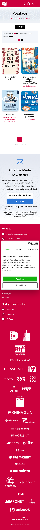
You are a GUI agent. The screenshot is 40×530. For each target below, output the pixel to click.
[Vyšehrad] (11, 420)
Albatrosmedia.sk (8, 290)
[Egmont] (14, 368)
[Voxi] (13, 389)
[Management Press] (26, 389)
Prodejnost (23, 33)
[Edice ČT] (20, 450)
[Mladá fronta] (20, 350)
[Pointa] (20, 471)
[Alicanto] (12, 443)
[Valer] (26, 335)
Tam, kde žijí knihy (10, 78)
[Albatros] (32, 368)
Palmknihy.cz (6, 294)
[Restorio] (31, 501)
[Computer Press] (20, 401)
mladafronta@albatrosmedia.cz (18, 234)
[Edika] (28, 443)
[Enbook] (20, 510)
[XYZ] (21, 379)
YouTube (10, 319)
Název (5, 36)
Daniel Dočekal (9, 119)
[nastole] (28, 420)
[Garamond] (27, 482)
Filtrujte (20, 26)
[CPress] (20, 464)
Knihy (17, 18)
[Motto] (8, 379)
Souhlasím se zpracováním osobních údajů (21, 207)
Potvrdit (20, 201)
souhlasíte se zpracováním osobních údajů (19, 189)
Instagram (10, 310)
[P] (10, 60)
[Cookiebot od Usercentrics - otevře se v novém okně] (28, 243)
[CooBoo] (33, 379)
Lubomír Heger (10, 121)
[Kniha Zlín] (20, 412)
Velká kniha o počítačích (30, 116)
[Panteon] (10, 482)
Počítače (26, 18)
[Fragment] (20, 435)
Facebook (10, 314)
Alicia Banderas (29, 86)
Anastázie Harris (9, 118)
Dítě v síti (10, 115)
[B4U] (20, 428)
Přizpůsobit (19, 285)
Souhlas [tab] (7, 249)
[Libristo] (20, 493)
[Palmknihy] (20, 457)
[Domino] (14, 335)
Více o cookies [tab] (32, 249)
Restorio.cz (6, 298)
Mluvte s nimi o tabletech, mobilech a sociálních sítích (30, 80)
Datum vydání (8, 33)
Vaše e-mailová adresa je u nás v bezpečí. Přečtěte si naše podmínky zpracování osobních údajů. (20, 214)
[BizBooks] (20, 360)
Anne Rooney (30, 120)
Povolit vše (20, 279)
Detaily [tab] (19, 249)
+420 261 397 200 (13, 239)
